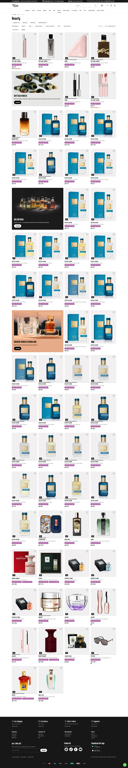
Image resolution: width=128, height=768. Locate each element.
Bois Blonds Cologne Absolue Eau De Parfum (75, 346)
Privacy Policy (24, 757)
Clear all (23, 29)
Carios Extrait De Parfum (18, 619)
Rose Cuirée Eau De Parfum (97, 502)
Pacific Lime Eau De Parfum (45, 263)
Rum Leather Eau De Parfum (45, 179)
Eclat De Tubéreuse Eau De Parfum (99, 424)
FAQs (39, 737)
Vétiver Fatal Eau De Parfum (18, 502)
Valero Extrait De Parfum (97, 580)
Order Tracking (41, 735)
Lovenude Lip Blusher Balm (97, 102)
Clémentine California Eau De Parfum (73, 463)
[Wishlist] (35, 34)
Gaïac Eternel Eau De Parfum (45, 502)
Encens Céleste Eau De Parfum (19, 424)
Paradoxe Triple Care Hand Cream (73, 63)
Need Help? (40, 734)
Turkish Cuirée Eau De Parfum (72, 140)
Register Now (67, 735)
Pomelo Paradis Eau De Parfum (72, 263)
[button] (27, 10)
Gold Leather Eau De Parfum (45, 385)
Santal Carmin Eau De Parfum (98, 140)
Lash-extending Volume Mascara (72, 102)
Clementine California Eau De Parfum (100, 179)
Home (18, 14)
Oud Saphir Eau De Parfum (45, 140)
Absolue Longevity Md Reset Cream (47, 619)
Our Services (14, 734)
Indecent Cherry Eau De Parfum (19, 580)
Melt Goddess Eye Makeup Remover (20, 658)
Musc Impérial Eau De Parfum (46, 302)
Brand (23, 26)
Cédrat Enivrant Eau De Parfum (19, 179)
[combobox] (86, 5)
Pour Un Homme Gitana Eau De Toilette (100, 541)
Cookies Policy (31, 757)
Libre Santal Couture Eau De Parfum (99, 63)
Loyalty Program (68, 734)
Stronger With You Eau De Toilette (20, 140)
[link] (39, 10)
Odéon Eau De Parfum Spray (71, 541)
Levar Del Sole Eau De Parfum (19, 696)
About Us (93, 734)
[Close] (126, 1)
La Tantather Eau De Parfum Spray (47, 696)
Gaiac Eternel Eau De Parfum (19, 302)
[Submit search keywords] (95, 5)
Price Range (15, 26)
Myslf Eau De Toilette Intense (46, 63)
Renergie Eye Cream (69, 619)
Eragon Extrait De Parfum (71, 580)
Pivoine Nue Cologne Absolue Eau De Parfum (75, 302)
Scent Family (67, 26)
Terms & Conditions (16, 757)
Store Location (94, 735)
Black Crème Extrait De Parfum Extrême (48, 658)
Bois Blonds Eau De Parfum (97, 224)
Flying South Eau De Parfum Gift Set (47, 541)
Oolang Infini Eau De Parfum (71, 224)
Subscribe (43, 750)
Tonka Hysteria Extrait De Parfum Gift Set (48, 580)
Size (59, 26)
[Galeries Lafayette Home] (15, 5)
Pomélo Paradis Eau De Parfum (72, 502)
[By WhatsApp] (125, 765)
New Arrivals (49, 26)
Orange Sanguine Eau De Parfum (19, 263)
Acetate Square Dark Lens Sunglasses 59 (100, 658)
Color (30, 26)
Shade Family (38, 26)
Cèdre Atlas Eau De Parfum (71, 179)
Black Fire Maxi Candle (70, 658)
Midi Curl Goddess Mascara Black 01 (99, 619)
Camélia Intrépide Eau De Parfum (46, 424)
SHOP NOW (18, 102)
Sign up (19, 1)
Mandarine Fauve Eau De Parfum (20, 385)
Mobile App (14, 737)
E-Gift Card (14, 735)
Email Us (93, 737)
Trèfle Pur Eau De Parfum (97, 263)
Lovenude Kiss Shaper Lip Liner (19, 63)
